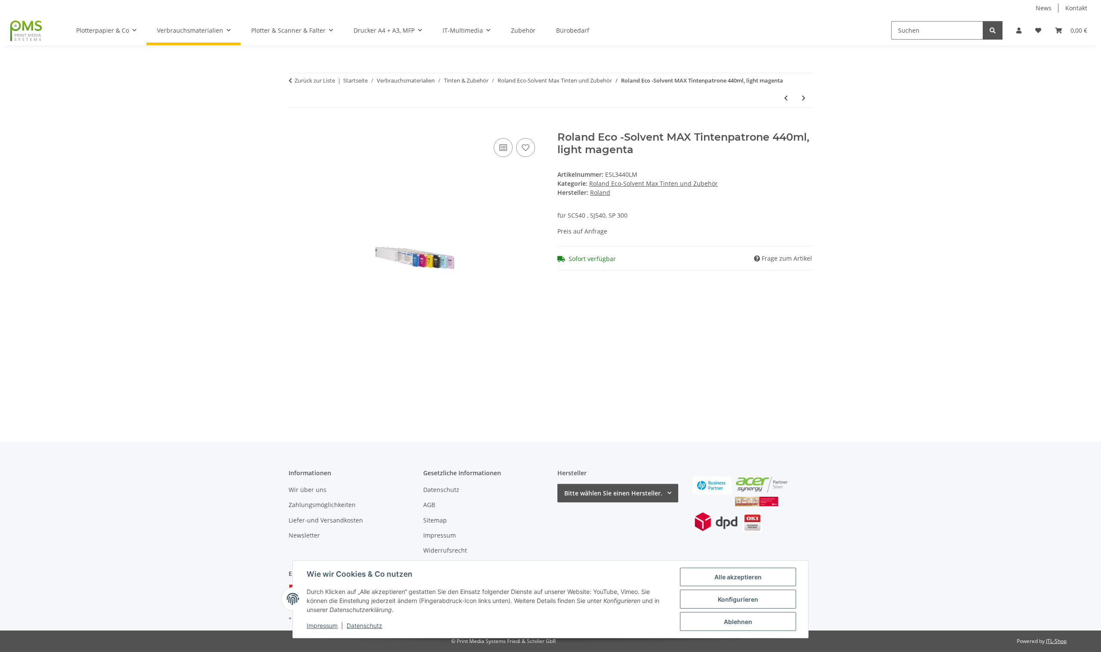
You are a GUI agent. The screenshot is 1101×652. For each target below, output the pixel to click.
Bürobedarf (572, 30)
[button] (1018, 30)
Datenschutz (364, 625)
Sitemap (435, 520)
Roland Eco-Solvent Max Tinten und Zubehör (653, 183)
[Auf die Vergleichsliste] (503, 147)
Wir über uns (307, 490)
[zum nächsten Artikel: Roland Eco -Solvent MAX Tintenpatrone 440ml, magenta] (803, 98)
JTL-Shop (1056, 641)
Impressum (322, 625)
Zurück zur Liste (315, 80)
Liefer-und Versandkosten (326, 520)
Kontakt (1076, 8)
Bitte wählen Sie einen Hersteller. (613, 493)
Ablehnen (738, 621)
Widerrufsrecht (445, 550)
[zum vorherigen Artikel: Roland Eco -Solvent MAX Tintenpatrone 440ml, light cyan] (786, 98)
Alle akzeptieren (738, 577)
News (1044, 8)
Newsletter (304, 535)
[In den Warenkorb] (295, 126)
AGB (429, 505)
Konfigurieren (738, 599)
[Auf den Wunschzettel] (525, 147)
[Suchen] (993, 30)
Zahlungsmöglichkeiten (322, 505)
